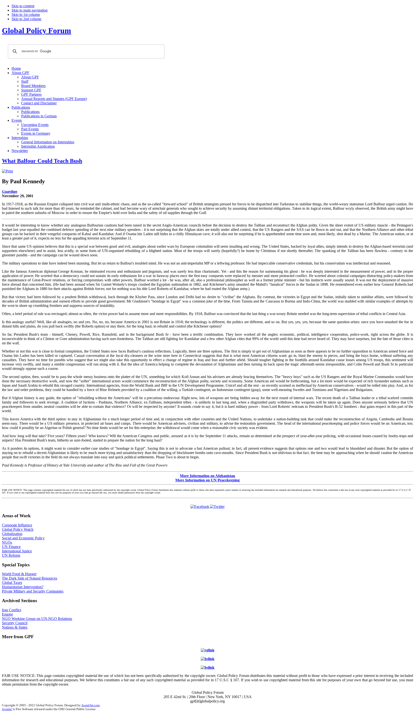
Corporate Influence (17, 525)
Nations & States (14, 627)
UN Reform (11, 555)
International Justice (17, 551)
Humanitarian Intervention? (22, 587)
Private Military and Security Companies (32, 591)
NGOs (7, 542)
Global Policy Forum (36, 30)
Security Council (14, 623)
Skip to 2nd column (26, 19)
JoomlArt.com (90, 705)
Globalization (12, 534)
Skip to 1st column (26, 15)
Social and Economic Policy (23, 538)
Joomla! (7, 709)
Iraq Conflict (11, 610)
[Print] (7, 171)
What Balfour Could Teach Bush (42, 161)
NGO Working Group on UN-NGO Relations (37, 619)
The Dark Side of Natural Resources (29, 578)
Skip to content (23, 6)
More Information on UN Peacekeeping (207, 480)
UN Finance (11, 547)
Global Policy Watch (17, 529)
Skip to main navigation (30, 10)
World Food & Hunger (19, 574)
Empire (7, 614)
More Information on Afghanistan (207, 476)
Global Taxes (12, 582)
